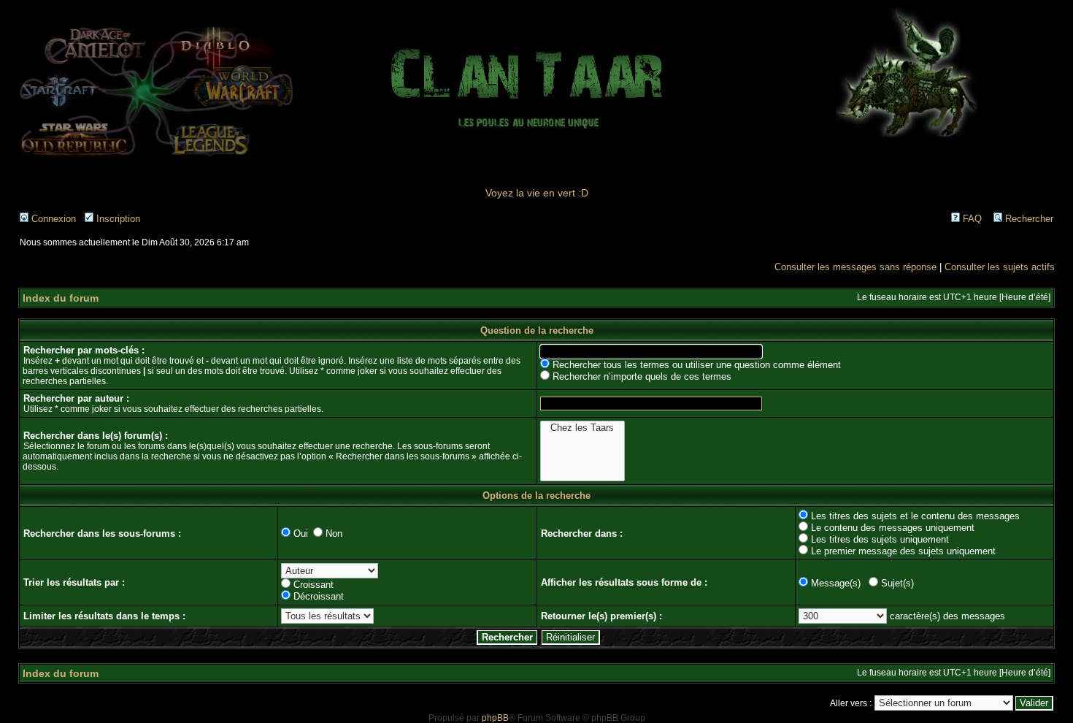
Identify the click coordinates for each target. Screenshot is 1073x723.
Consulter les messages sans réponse (855, 266)
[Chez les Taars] (582, 428)
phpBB (495, 718)
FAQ (971, 218)
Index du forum (61, 298)
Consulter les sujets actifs (1000, 266)
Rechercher (1027, 218)
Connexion (52, 218)
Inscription (116, 218)
